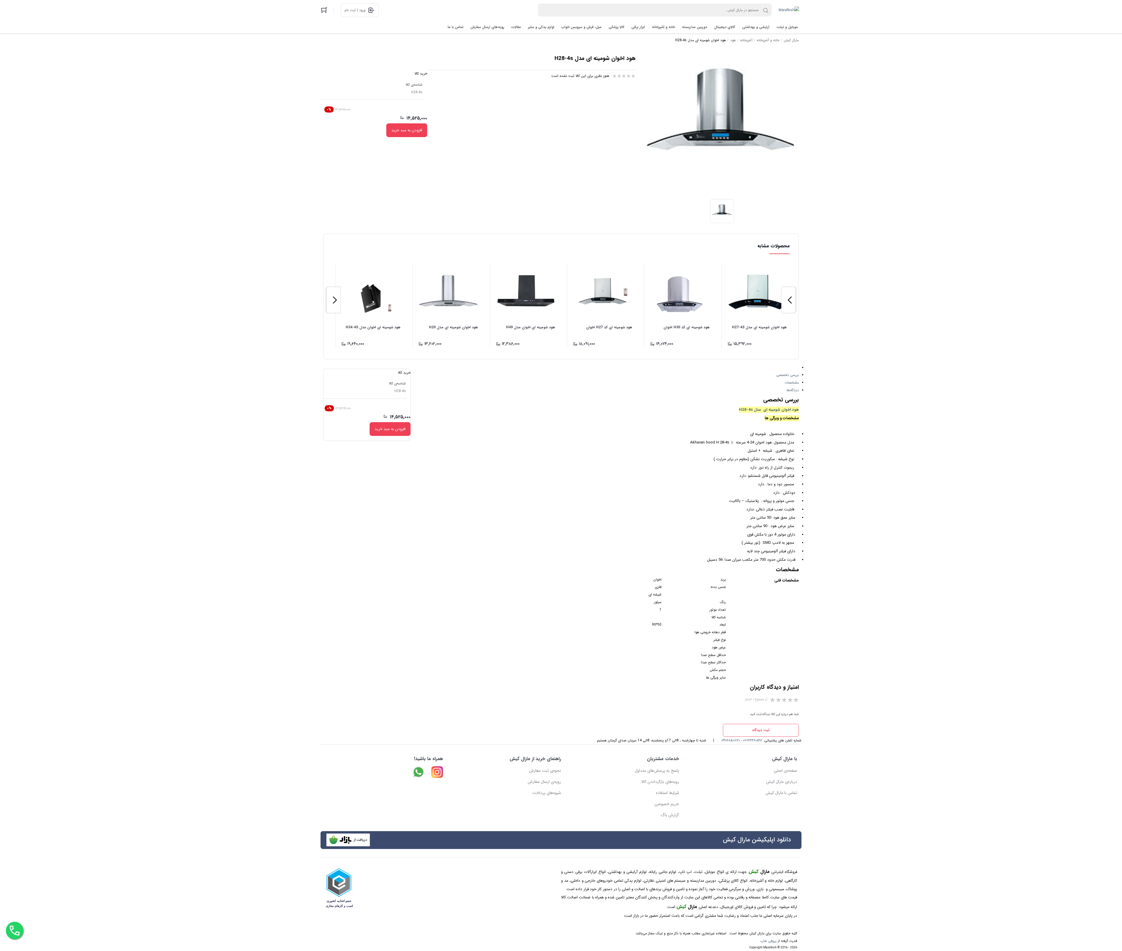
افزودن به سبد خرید (406, 130)
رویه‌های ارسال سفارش (487, 27)
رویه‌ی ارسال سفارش (544, 782)
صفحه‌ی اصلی (785, 770)
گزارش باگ (670, 815)
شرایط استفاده (667, 793)
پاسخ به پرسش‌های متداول (657, 770)
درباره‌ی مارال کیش (781, 782)
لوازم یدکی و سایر (541, 27)
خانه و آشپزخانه (663, 27)
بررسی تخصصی (787, 375)
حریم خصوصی (666, 804)
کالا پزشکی (616, 27)
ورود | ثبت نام (355, 10)
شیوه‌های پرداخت (546, 793)
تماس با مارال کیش (781, 793)
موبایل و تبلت (787, 27)
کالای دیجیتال (724, 27)
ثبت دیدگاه (761, 730)
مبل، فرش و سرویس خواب (581, 27)
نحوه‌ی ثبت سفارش (545, 770)
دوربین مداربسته (694, 27)
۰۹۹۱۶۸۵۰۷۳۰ (730, 740)
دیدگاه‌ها (793, 390)
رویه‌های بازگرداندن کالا (660, 782)
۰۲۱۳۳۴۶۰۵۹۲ (752, 740)
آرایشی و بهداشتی (755, 27)
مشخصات (792, 382)
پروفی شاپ (768, 941)
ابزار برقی (638, 27)
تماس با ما (455, 27)
